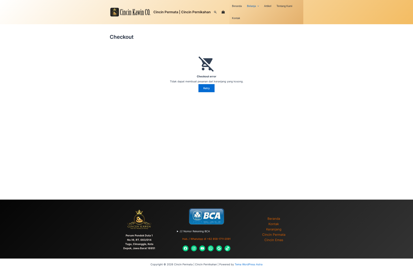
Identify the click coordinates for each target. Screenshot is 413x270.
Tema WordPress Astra (248, 264)
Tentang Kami (284, 6)
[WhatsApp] (211, 248)
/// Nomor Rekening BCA (195, 231)
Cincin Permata (273, 235)
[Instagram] (194, 248)
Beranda (237, 6)
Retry (206, 88)
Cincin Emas (273, 240)
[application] (257, 6)
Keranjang (273, 229)
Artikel (267, 6)
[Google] (219, 248)
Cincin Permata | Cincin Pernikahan (182, 12)
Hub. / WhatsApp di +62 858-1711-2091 (206, 238)
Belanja (251, 6)
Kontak (236, 18)
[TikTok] (227, 248)
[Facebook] (185, 248)
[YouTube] (202, 248)
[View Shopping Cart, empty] (223, 12)
